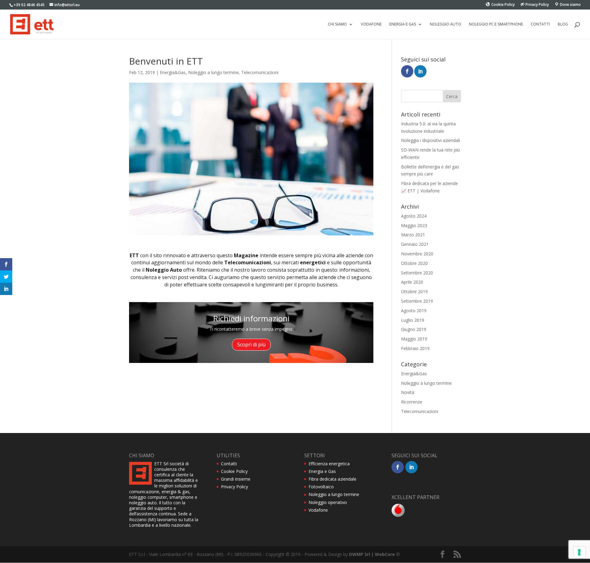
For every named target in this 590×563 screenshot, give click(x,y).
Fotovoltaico (321, 487)
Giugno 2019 (413, 329)
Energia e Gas (322, 471)
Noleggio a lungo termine (213, 72)
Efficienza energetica (329, 464)
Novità (407, 392)
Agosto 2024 (414, 216)
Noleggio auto (445, 24)
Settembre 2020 (417, 273)
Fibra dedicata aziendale (332, 479)
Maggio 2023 (414, 225)
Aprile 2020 (412, 282)
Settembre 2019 (417, 301)
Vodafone (371, 24)
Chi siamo (337, 24)
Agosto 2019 (414, 310)
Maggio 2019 (414, 339)
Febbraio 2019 (415, 348)
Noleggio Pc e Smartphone (496, 24)
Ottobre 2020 (414, 263)
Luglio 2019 (412, 320)
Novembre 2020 (417, 254)
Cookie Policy (234, 471)
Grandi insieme (235, 479)
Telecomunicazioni (259, 72)
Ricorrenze (411, 402)
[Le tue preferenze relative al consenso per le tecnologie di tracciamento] (579, 552)
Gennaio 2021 (415, 244)
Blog (563, 24)
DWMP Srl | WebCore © (374, 554)
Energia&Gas (173, 72)
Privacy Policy (234, 487)
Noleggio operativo (328, 502)
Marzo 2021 (413, 235)
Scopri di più (251, 344)
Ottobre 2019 (414, 291)
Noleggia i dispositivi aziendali (430, 140)
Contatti (540, 24)
